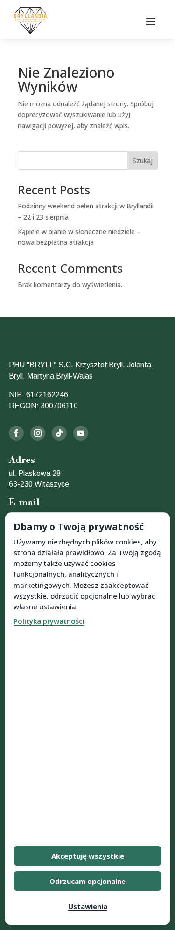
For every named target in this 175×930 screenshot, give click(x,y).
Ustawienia (87, 906)
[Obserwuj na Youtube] (80, 433)
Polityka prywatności (49, 621)
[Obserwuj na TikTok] (59, 433)
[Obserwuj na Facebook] (16, 433)
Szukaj (143, 160)
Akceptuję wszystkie (87, 856)
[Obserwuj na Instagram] (37, 433)
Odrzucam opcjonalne (87, 881)
